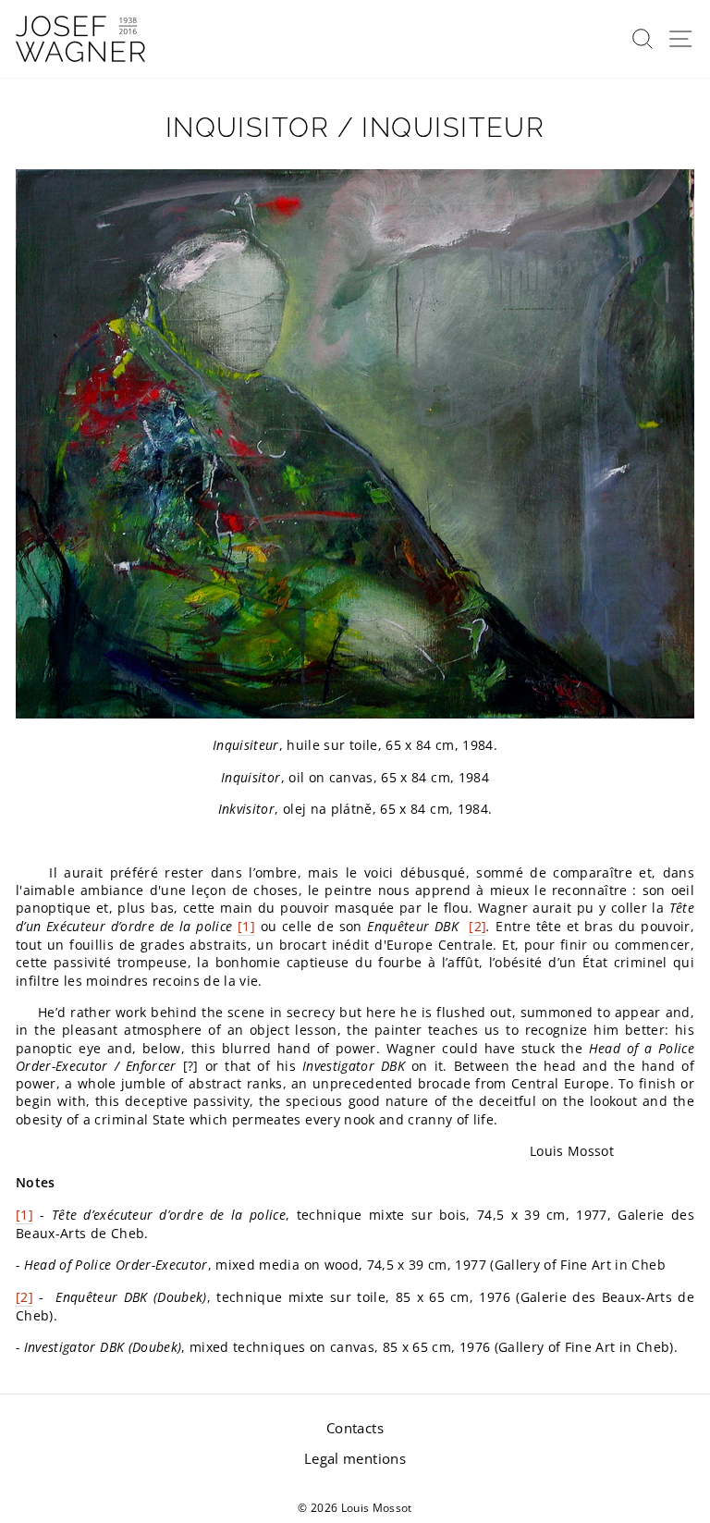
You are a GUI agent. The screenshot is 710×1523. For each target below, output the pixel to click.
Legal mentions (355, 1458)
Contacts (355, 1428)
